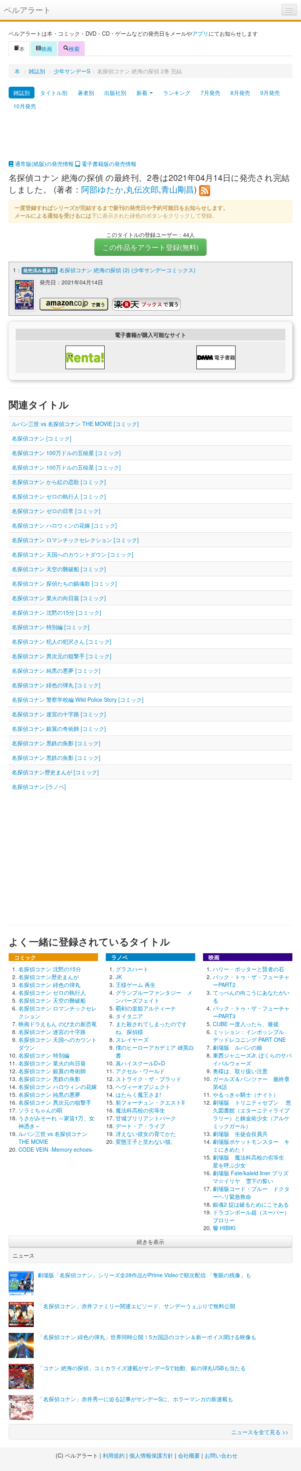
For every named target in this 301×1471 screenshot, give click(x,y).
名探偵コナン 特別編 (43, 1055)
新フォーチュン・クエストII (150, 1102)
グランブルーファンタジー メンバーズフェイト (154, 996)
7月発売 (210, 92)
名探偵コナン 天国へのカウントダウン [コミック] (72, 554)
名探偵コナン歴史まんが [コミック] (55, 772)
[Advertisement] (150, 140)
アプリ (200, 33)
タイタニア (129, 1016)
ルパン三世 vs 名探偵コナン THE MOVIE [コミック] (75, 424)
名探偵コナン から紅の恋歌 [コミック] (59, 482)
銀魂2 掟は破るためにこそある (251, 1204)
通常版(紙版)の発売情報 (43, 163)
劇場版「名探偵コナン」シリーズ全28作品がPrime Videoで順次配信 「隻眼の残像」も (144, 1275)
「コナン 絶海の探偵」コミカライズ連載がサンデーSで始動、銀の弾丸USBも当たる (142, 1368)
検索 (74, 49)
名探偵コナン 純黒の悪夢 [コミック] (56, 670)
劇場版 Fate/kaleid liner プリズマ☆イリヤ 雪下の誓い (250, 1177)
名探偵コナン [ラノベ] (39, 786)
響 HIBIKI (224, 1228)
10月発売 (24, 106)
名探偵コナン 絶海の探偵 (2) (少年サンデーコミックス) (127, 270)
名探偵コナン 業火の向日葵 (52, 1063)
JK (119, 977)
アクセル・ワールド (140, 1071)
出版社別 (115, 92)
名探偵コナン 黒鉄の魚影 (49, 1079)
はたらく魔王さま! (138, 1094)
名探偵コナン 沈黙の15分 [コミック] (56, 612)
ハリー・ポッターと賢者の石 (248, 969)
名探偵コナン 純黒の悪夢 (49, 1094)
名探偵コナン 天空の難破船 (52, 1000)
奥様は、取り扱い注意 (240, 1071)
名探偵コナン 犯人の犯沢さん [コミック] (61, 641)
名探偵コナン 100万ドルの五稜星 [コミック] (66, 453)
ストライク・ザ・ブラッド (148, 1079)
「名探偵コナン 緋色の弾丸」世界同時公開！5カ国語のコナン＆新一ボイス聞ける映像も (147, 1337)
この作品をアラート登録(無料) (150, 247)
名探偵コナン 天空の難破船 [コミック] (59, 569)
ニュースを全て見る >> (259, 1432)
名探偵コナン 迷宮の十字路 (52, 1032)
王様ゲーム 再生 (136, 985)
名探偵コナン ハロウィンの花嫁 (57, 1087)
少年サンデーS (72, 71)
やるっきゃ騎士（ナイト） (246, 1094)
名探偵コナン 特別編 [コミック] (50, 627)
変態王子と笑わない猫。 (146, 1141)
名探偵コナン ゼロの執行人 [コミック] (59, 496)
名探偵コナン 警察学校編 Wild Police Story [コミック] (77, 699)
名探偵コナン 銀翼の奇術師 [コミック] (59, 728)
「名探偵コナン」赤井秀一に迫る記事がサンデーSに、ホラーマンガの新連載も (135, 1399)
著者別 (86, 92)
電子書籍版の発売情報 (108, 163)
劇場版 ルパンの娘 (237, 1047)
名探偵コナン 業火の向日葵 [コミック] (59, 598)
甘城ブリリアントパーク (146, 1118)
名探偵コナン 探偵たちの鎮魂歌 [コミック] (64, 583)
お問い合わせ (221, 1455)
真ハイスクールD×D (140, 1063)
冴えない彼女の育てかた (146, 1134)
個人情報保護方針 (151, 1455)
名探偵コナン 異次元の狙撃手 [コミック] (61, 656)
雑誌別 (37, 71)
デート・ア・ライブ (140, 1126)
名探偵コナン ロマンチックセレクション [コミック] (75, 540)
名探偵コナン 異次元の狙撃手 (54, 1102)
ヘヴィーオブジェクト (143, 1087)
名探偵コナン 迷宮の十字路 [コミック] (59, 714)
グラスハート (132, 969)
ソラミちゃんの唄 (40, 1110)
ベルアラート (27, 9)
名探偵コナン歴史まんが (48, 977)
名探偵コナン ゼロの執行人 (52, 992)
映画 (46, 49)
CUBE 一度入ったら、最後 (246, 1024)
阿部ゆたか (102, 189)
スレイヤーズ (132, 1039)
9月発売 (270, 92)
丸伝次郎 (142, 189)
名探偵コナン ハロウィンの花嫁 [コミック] (64, 525)
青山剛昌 (177, 189)
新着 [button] (142, 92)
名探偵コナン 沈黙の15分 (49, 969)
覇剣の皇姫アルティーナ (146, 1008)
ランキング (176, 92)
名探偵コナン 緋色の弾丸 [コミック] (56, 685)
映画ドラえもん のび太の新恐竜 (57, 1024)
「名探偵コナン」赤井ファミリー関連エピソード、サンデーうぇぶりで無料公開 (136, 1306)
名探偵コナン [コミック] (41, 438)
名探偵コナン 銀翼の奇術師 (52, 1071)
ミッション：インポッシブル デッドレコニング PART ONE (251, 1035)
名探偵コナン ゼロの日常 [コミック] (56, 511)
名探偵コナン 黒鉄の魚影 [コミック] (56, 743)
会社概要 (189, 1455)
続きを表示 (150, 1241)
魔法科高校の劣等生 (140, 1110)
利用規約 (114, 1455)
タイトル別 (53, 92)
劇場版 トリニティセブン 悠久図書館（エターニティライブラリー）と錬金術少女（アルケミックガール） (252, 1114)
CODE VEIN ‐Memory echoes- (56, 1149)
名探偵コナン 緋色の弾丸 (49, 985)
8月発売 (240, 92)
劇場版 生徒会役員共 (240, 1134)
